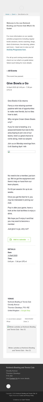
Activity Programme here (16, 50)
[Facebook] (22, 8)
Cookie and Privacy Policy (26, 395)
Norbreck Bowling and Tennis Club (25, 393)
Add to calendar (19, 239)
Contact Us (14, 378)
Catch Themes (26, 399)
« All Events (12, 70)
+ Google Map (25, 310)
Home (8, 14)
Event (14, 14)
